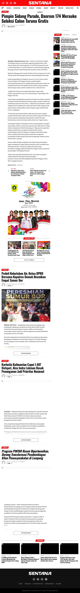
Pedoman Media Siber (38, 583)
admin (9, 285)
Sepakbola (38, 8)
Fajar (9, 376)
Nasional (9, 8)
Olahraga (31, 8)
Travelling (60, 8)
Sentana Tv (40, 12)
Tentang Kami (27, 583)
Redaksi (21, 583)
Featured (20, 165)
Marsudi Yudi (11, 26)
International (16, 8)
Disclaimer (58, 583)
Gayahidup (52, 8)
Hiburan (46, 8)
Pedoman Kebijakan (49, 583)
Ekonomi (25, 8)
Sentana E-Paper (69, 8)
